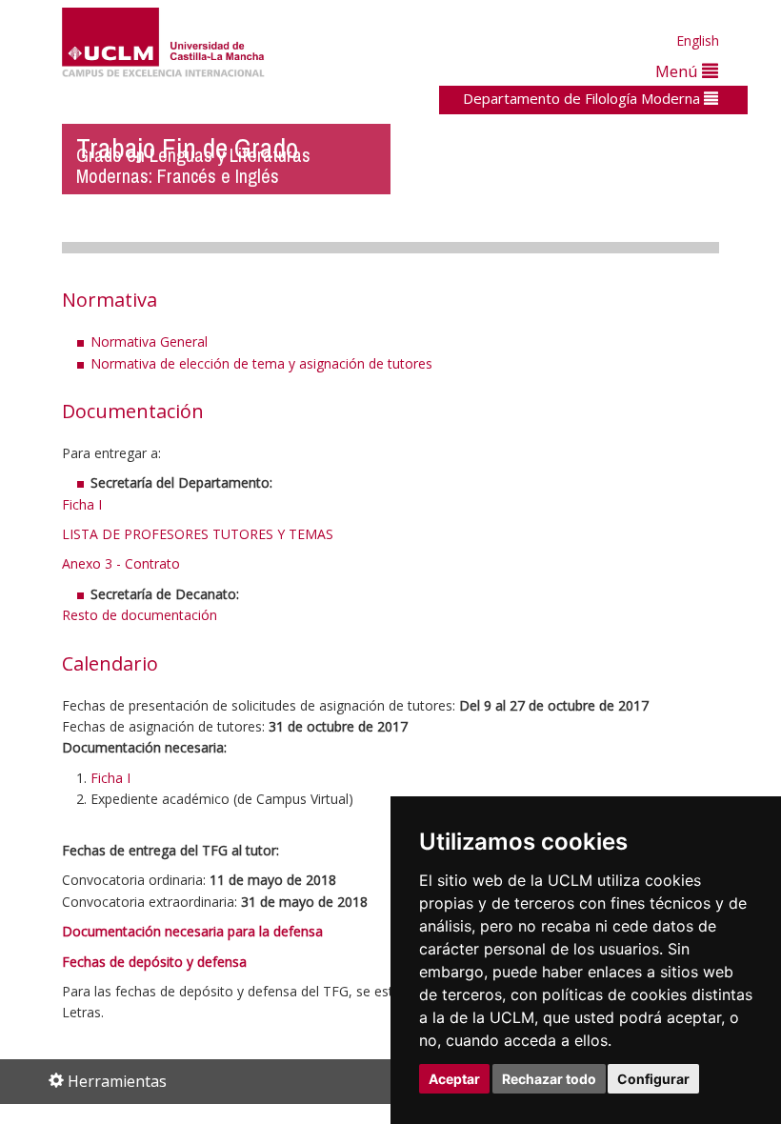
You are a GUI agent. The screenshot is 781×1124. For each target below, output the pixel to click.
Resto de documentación (139, 615)
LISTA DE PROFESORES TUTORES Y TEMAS (197, 534)
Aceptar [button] (454, 1079)
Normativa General (149, 341)
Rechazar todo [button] (549, 1079)
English (697, 40)
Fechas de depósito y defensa (154, 962)
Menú (678, 71)
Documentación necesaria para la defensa (192, 931)
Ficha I (82, 504)
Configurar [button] (653, 1079)
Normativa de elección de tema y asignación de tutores (261, 363)
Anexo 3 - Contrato (121, 563)
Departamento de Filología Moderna (583, 98)
